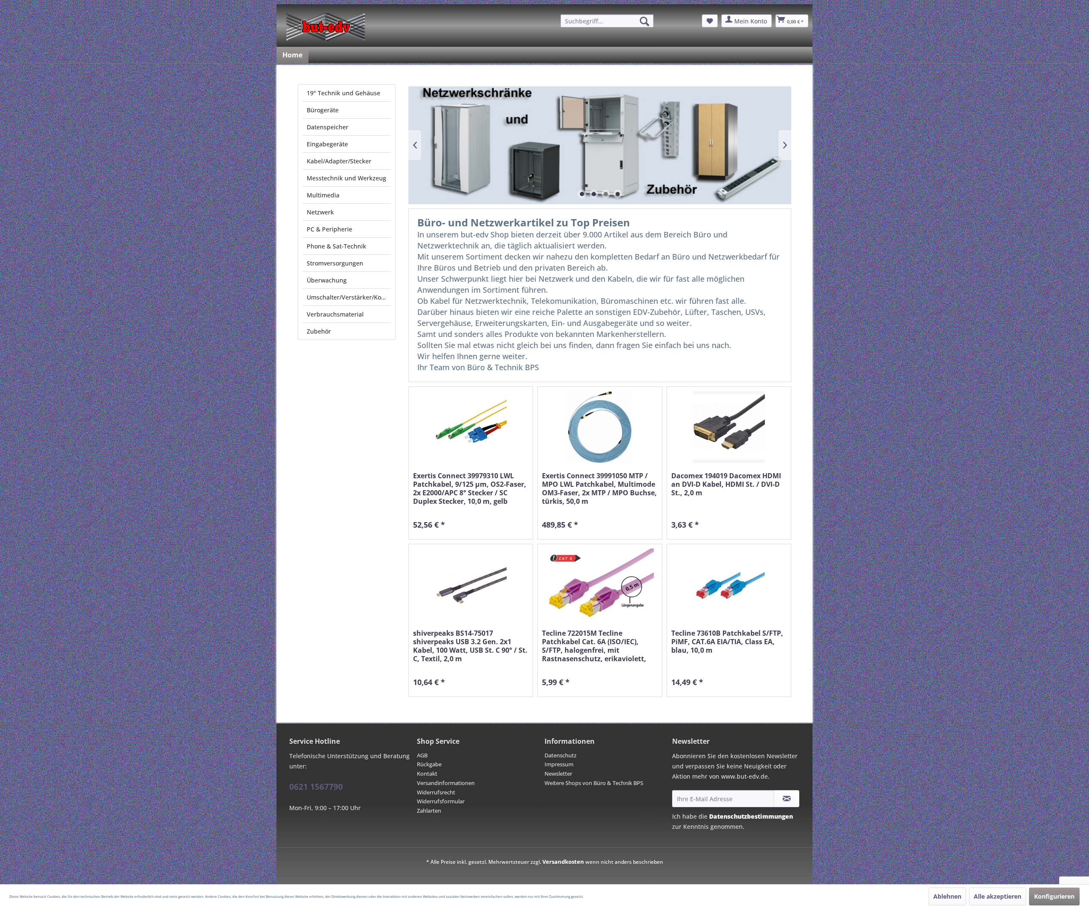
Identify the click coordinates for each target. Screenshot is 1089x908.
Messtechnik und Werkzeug (346, 178)
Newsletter (558, 773)
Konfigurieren (1054, 896)
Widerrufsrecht (436, 792)
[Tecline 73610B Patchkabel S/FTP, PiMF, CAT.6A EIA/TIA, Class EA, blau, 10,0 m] (729, 584)
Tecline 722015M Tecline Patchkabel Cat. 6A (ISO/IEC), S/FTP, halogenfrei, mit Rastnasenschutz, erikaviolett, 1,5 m (594, 646)
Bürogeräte (323, 110)
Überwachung (327, 280)
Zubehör (319, 331)
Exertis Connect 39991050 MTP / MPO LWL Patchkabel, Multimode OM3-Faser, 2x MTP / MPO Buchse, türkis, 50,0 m (599, 488)
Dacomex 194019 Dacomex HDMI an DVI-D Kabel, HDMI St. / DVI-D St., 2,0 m (726, 484)
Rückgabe (429, 764)
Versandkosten (563, 861)
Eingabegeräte (327, 144)
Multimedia (323, 195)
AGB (422, 755)
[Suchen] (644, 21)
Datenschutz (560, 755)
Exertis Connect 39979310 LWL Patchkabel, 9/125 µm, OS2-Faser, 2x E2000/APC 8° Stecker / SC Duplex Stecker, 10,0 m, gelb (469, 488)
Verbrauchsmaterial (335, 314)
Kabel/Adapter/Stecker (339, 161)
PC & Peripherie (329, 229)
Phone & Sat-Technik (336, 246)
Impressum (558, 764)
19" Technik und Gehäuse (343, 93)
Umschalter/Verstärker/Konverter (349, 297)
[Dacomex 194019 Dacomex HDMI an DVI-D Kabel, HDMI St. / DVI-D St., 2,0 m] (729, 427)
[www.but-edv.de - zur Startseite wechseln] (325, 27)
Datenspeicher (327, 127)
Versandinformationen (446, 783)
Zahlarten (429, 810)
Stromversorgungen (335, 263)
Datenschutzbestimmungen (751, 816)
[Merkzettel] (710, 20)
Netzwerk (320, 212)
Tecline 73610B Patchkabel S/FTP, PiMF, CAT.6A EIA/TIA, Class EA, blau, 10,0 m (727, 642)
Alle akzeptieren (997, 896)
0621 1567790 (316, 786)
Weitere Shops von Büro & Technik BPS (593, 783)
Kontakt (427, 773)
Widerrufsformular (441, 801)
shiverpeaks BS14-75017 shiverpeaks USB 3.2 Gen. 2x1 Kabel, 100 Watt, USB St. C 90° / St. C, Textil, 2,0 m (470, 646)
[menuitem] (607, 20)
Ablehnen (947, 896)
